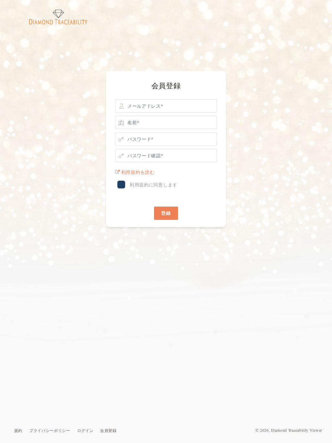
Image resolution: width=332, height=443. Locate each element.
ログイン (85, 430)
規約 (18, 430)
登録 (166, 213)
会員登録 (108, 430)
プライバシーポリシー (49, 430)
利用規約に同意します (153, 185)
